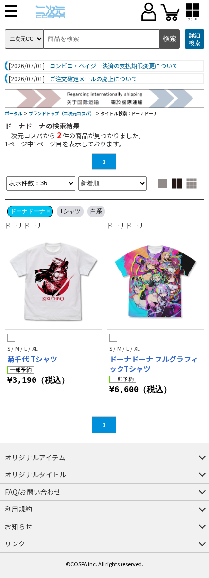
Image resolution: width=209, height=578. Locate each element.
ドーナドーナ (24, 225)
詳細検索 (194, 39)
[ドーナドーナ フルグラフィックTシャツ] (155, 281)
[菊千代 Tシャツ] (53, 281)
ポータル (13, 113)
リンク (15, 543)
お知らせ (18, 526)
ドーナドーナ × (30, 211)
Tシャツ (70, 211)
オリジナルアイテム (35, 457)
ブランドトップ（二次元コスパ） (61, 113)
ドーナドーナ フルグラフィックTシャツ (153, 364)
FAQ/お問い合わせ (33, 492)
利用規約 (18, 509)
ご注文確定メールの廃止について (93, 79)
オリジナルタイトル (35, 474)
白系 (96, 211)
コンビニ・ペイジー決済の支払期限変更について (114, 66)
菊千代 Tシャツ (32, 359)
